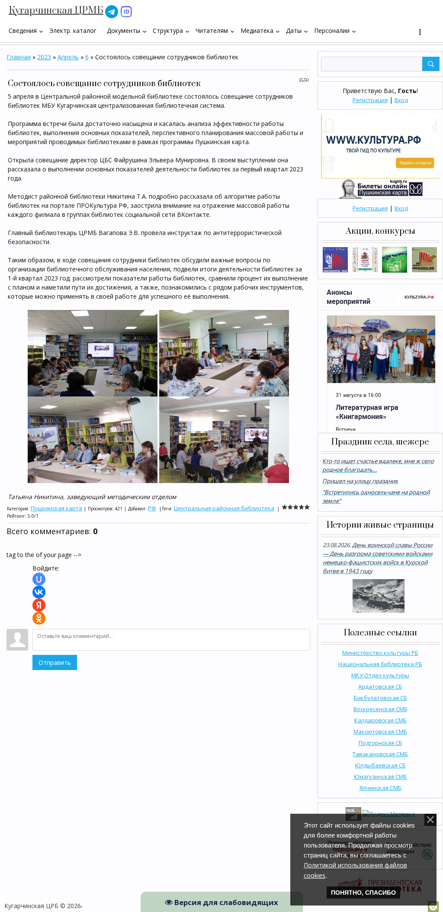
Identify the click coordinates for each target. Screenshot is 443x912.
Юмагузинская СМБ (380, 776)
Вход (401, 100)
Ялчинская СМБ (380, 788)
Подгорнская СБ (380, 743)
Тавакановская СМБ (380, 754)
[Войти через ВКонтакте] (38, 592)
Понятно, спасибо (363, 892)
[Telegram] (111, 11)
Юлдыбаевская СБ (380, 765)
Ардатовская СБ (380, 686)
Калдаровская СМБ (380, 720)
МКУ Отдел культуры (380, 675)
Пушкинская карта (56, 508)
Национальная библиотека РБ (380, 664)
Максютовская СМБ (380, 731)
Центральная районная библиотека (224, 508)
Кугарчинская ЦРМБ (56, 10)
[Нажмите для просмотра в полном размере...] (92, 352)
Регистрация (370, 100)
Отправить (55, 662)
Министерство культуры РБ (380, 653)
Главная (18, 57)
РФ (152, 508)
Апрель (68, 57)
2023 (44, 57)
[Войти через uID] (38, 579)
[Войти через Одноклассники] (38, 618)
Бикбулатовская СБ (380, 698)
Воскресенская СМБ (380, 709)
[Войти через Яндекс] (38, 605)
